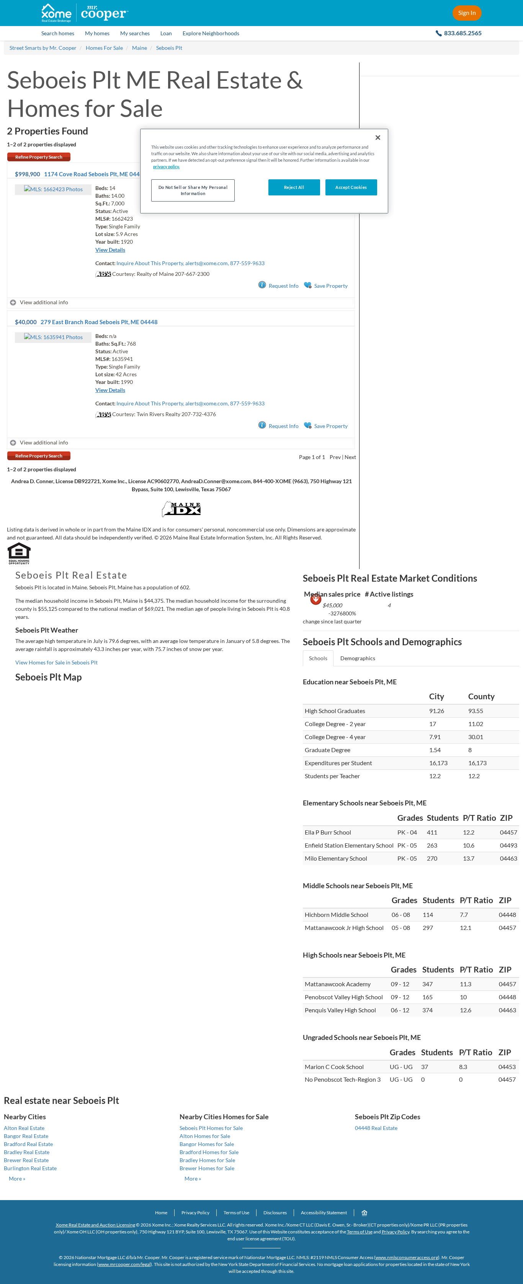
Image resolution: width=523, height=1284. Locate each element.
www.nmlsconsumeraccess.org (407, 1257)
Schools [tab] (318, 658)
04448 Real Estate (376, 1128)
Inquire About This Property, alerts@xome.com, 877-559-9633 (190, 263)
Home (161, 1212)
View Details (110, 249)
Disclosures (275, 1212)
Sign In (467, 12)
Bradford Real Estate (28, 1144)
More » (17, 1178)
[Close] (377, 137)
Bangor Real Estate (26, 1136)
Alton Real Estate (24, 1128)
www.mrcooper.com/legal (124, 1264)
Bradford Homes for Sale (209, 1152)
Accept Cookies (351, 187)
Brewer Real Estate (26, 1160)
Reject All (294, 187)
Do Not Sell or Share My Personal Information (193, 190)
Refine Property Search (38, 157)
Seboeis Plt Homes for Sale (211, 1128)
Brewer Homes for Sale (207, 1168)
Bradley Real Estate (26, 1152)
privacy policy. (166, 166)
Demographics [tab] (357, 658)
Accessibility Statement (324, 1212)
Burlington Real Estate (30, 1168)
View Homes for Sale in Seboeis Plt (56, 662)
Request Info (284, 285)
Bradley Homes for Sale (207, 1160)
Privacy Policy (195, 1212)
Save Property (331, 285)
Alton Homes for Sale (205, 1136)
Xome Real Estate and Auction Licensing (95, 1225)
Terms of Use (236, 1212)
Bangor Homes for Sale (207, 1144)
